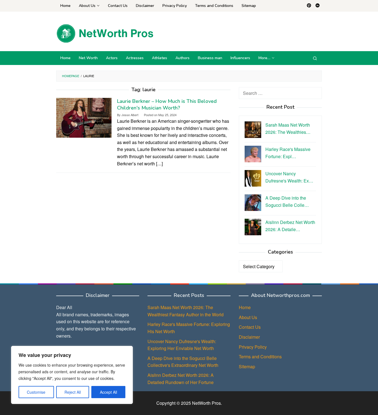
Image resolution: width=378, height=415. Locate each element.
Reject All (72, 392)
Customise (36, 392)
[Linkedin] (317, 6)
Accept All (108, 392)
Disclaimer (249, 337)
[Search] (315, 58)
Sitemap (247, 366)
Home (245, 307)
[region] (72, 375)
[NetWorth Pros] (105, 33)
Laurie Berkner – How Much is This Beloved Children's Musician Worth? (167, 104)
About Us (248, 317)
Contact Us (250, 327)
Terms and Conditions (260, 356)
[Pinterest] (309, 6)
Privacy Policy (253, 347)
